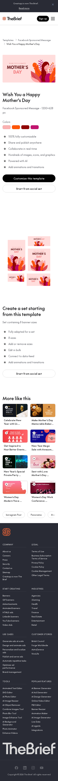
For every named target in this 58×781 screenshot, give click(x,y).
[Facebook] (16, 767)
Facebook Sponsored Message (34, 40)
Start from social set (29, 188)
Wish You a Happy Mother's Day (23, 44)
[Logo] (6, 532)
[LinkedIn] (24, 767)
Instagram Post (13, 514)
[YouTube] (41, 767)
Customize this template (29, 178)
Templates (8, 40)
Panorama (36, 514)
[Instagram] (33, 767)
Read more (24, 8)
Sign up (43, 18)
